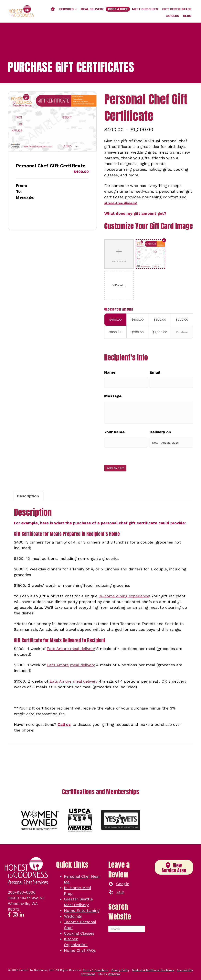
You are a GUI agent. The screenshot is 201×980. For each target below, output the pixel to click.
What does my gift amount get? (135, 213)
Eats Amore (58, 665)
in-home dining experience (124, 596)
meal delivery (82, 665)
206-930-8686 (22, 892)
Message (113, 396)
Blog (187, 16)
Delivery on (160, 432)
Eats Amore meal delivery (71, 648)
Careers (172, 16)
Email (155, 372)
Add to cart (115, 468)
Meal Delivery (92, 9)
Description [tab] (28, 496)
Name (109, 372)
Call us (64, 724)
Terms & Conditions (96, 970)
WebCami (114, 973)
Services (66, 9)
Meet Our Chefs (145, 9)
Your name (114, 432)
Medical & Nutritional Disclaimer (153, 970)
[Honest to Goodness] (53, 9)
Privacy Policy (120, 970)
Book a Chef (118, 9)
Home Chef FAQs (80, 950)
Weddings (73, 916)
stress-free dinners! (120, 203)
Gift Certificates (176, 9)
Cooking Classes (79, 933)
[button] (76, 9)
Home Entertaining (82, 910)
